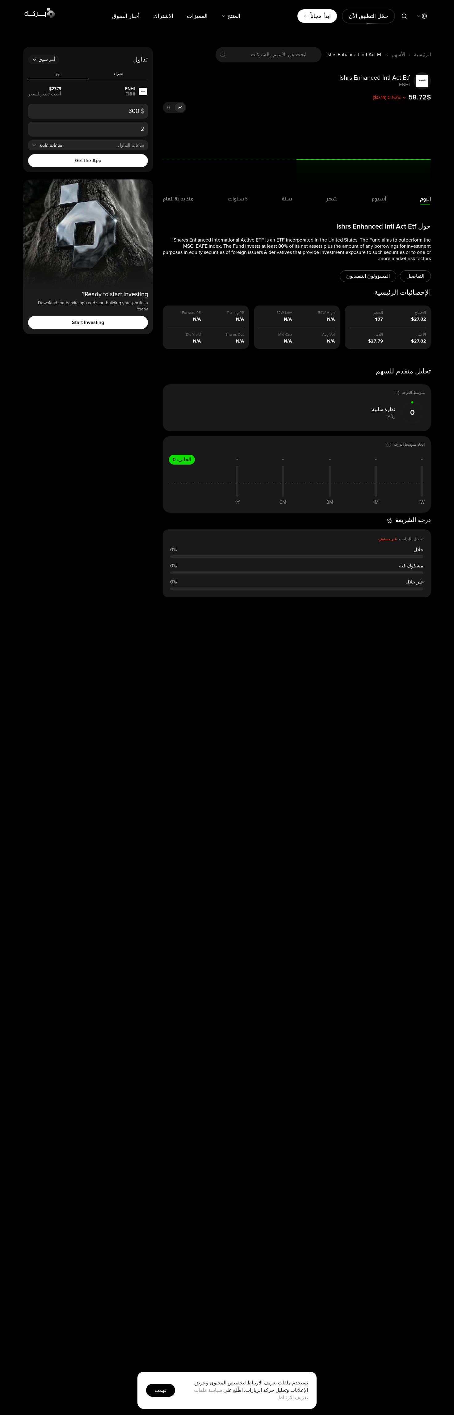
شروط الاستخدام (152, 784)
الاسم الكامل (203, 701)
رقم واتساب (204, 665)
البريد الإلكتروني (200, 729)
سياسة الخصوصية (122, 784)
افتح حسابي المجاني (161, 764)
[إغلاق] (105, 626)
